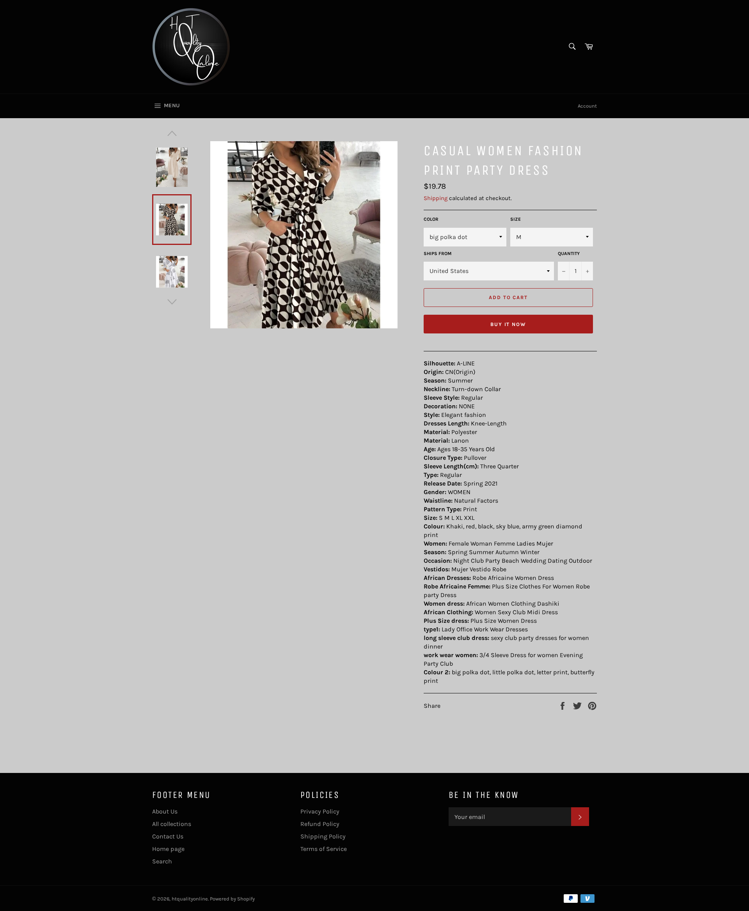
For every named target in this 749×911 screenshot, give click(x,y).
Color (431, 219)
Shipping (435, 198)
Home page (168, 849)
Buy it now (508, 324)
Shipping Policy (323, 836)
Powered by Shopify (232, 899)
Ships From (437, 253)
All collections (171, 824)
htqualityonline (190, 899)
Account (587, 106)
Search (162, 861)
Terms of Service (323, 849)
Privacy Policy (319, 811)
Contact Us (167, 836)
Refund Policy (319, 824)
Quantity (569, 253)
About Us (164, 811)
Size (515, 219)
